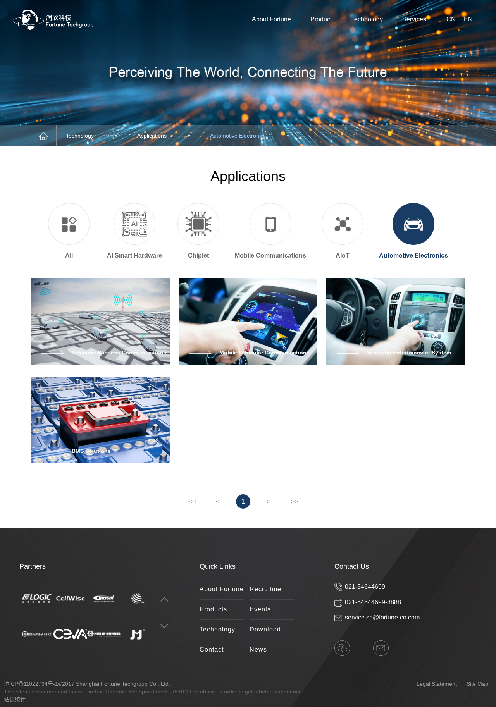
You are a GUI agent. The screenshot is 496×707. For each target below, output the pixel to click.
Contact (212, 649)
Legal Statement (437, 684)
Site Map (477, 684)
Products (213, 609)
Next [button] (164, 626)
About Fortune (271, 19)
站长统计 (15, 699)
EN (468, 19)
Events (260, 609)
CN (451, 19)
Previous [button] (164, 599)
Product (321, 19)
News (258, 649)
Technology (367, 19)
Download (265, 629)
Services (414, 19)
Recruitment (268, 589)
